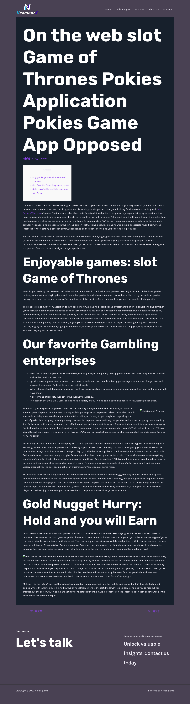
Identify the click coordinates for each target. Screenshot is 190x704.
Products (139, 9)
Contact (167, 9)
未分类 (27, 158)
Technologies (123, 9)
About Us (154, 9)
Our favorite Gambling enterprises (50, 185)
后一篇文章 (155, 611)
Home (107, 9)
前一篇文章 (34, 611)
